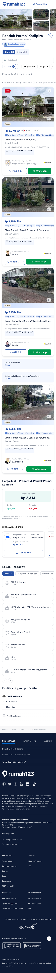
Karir (4, 876)
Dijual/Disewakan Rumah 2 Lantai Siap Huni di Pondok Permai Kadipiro (28, 321)
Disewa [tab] (21, 52)
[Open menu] (52, 4)
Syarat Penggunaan (10, 903)
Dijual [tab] (9, 52)
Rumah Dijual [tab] (8, 740)
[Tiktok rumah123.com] (34, 784)
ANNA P (15, 254)
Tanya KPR (25, 552)
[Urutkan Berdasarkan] (19, 66)
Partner (5, 871)
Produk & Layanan (9, 866)
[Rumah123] (14, 4)
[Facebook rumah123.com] (4, 784)
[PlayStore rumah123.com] (32, 945)
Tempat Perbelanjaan (27, 573)
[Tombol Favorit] (49, 91)
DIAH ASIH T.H (17, 462)
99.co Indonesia (34, 898)
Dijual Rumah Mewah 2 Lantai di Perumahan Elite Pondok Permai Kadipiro (28, 230)
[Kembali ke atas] (49, 938)
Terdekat (8, 573)
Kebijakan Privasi (9, 898)
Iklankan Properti (34, 861)
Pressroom (6, 881)
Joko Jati (15, 345)
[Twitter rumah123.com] (9, 784)
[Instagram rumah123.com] (15, 784)
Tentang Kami (7, 861)
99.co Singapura (34, 903)
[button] (30, 60)
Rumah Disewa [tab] (29, 740)
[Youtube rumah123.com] (21, 784)
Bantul (22, 730)
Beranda (5, 730)
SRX (29, 908)
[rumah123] (28, 773)
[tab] (28, 52)
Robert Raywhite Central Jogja (24, 164)
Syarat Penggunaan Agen (12, 908)
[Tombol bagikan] (50, 35)
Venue (14, 730)
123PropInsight (8, 886)
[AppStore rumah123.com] (11, 945)
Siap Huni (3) (29, 82)
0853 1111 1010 (26, 827)
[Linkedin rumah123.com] (27, 784)
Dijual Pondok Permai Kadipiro (20, 139)
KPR (29, 866)
